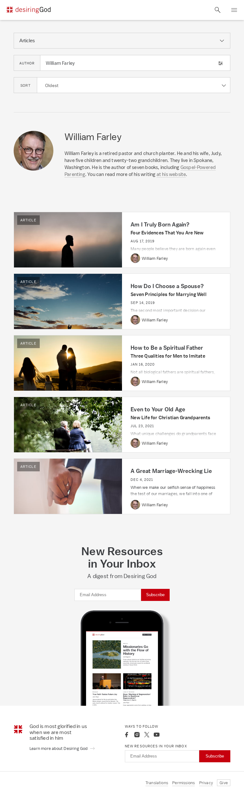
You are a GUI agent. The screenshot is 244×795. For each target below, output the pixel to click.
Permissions (183, 782)
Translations (157, 782)
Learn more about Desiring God (59, 748)
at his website (171, 174)
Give (224, 782)
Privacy (206, 782)
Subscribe (155, 594)
